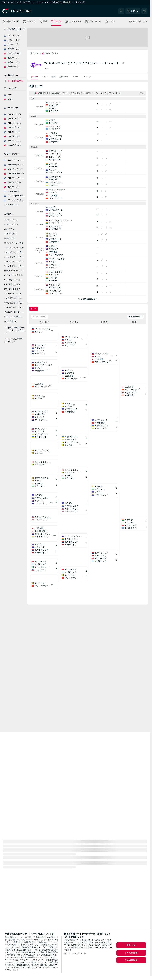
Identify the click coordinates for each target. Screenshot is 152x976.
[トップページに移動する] (22, 11)
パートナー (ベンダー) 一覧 (75, 953)
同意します (131, 945)
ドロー (75, 77)
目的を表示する (131, 960)
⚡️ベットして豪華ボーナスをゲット (14, 340)
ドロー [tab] (33, 309)
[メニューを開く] (144, 11)
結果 (53, 77)
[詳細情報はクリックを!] (87, 106)
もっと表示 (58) (10, 205)
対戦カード (63, 77)
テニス (35, 53)
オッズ (45, 77)
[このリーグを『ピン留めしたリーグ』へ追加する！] (123, 63)
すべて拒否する (131, 953)
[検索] (121, 11)
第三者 (15, 970)
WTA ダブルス (52, 53)
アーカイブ (86, 77)
